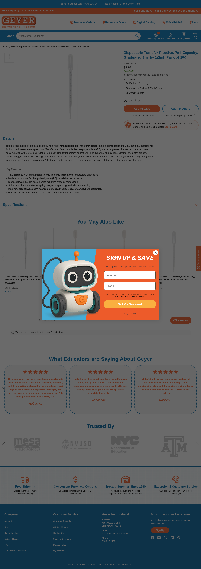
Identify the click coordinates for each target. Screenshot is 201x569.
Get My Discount (130, 304)
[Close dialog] (155, 252)
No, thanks (130, 313)
